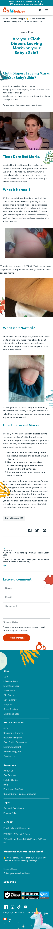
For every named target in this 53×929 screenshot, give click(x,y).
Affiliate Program (12, 751)
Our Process (10, 775)
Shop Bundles (11, 709)
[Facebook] (6, 906)
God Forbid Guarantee (15, 742)
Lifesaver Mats (11, 681)
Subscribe (10, 882)
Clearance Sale (11, 713)
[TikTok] (19, 906)
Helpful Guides (11, 779)
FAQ (6, 728)
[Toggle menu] (47, 10)
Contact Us (9, 756)
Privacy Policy (11, 813)
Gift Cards (9, 695)
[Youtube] (25, 906)
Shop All (8, 704)
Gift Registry (10, 699)
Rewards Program (13, 737)
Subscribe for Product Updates (20, 793)
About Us (8, 770)
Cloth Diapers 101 (14, 518)
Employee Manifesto (14, 789)
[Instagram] (12, 906)
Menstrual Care (11, 685)
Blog (30, 32)
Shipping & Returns (13, 732)
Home (22, 32)
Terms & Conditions (14, 808)
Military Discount (12, 746)
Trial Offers (9, 690)
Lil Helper (29, 912)
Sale (6, 676)
